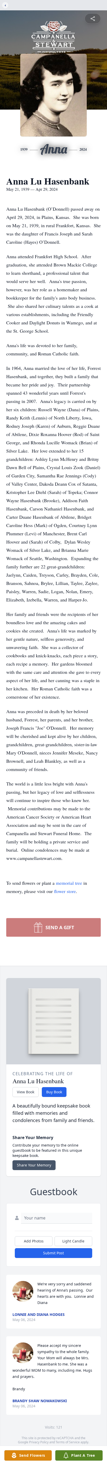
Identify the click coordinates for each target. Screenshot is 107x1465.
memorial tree (69, 883)
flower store (65, 891)
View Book (25, 1091)
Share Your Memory (34, 1165)
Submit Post (53, 1252)
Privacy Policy (39, 1442)
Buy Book (54, 1091)
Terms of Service (68, 1442)
